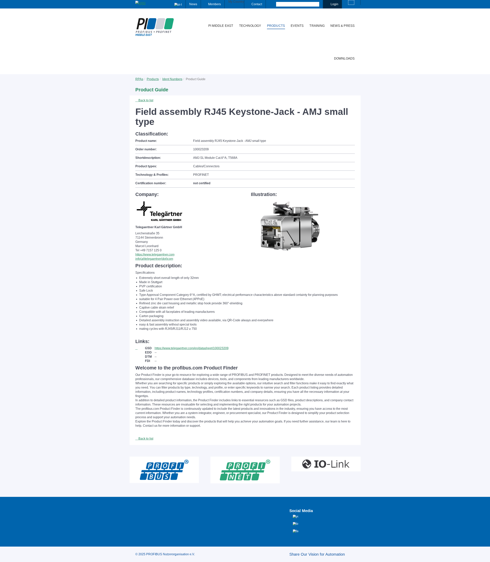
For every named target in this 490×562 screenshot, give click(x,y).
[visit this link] (140, 348)
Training (317, 25)
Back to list (145, 100)
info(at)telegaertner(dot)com (154, 258)
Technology (250, 25)
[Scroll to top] (485, 556)
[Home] (201, 18)
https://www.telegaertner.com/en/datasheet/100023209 (192, 348)
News (193, 4)
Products (276, 25)
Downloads (344, 58)
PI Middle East (220, 25)
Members (214, 4)
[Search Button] (272, 4)
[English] (351, 2)
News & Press (342, 25)
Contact (256, 4)
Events (297, 25)
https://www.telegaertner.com (154, 254)
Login (334, 4)
